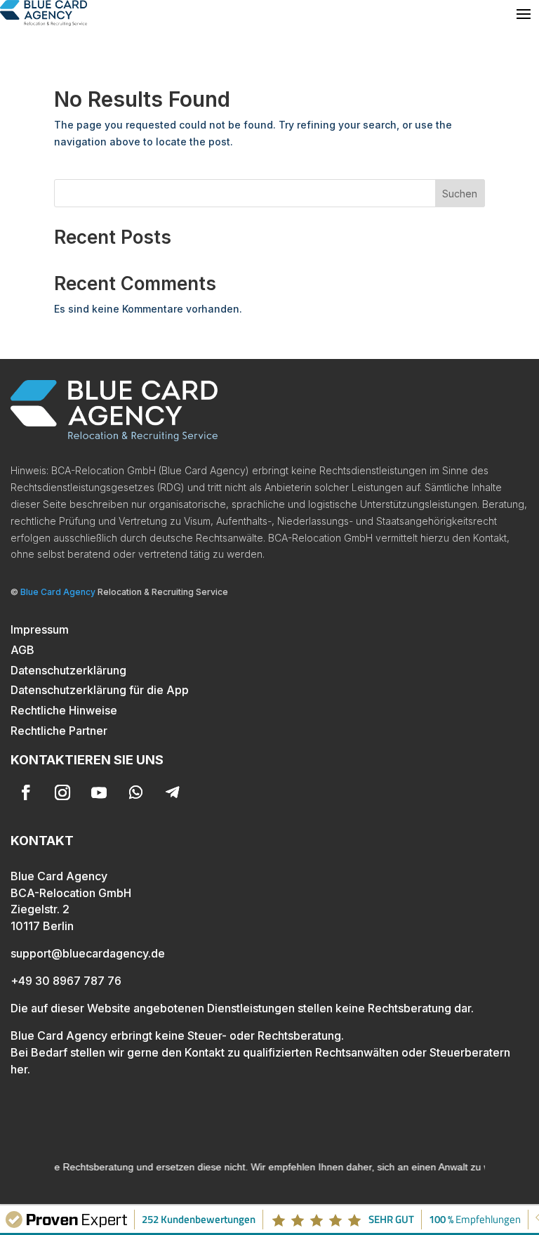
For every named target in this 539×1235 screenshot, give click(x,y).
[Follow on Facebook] (26, 792)
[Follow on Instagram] (62, 792)
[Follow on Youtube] (99, 792)
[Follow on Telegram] (172, 792)
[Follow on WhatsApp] (135, 792)
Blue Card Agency (57, 592)
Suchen (459, 194)
